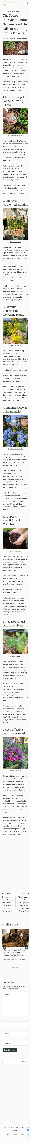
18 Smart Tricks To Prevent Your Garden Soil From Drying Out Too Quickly (15, 952)
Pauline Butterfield (11, 959)
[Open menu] (27, 3)
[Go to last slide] (4, 947)
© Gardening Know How (15, 135)
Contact (15, 1130)
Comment (8, 994)
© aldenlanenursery (15, 770)
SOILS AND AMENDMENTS (11, 12)
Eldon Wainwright (10, 38)
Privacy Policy (16, 1127)
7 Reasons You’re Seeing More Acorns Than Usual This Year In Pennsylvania (7, 902)
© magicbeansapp (15, 656)
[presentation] (15, 938)
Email (6, 1034)
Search (24, 1062)
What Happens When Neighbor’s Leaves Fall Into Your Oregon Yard (23, 902)
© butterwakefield (15, 242)
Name (6, 1024)
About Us (6, 1127)
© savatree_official (15, 345)
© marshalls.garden (15, 551)
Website (7, 1043)
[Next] (26, 947)
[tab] (13, 967)
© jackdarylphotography (15, 448)
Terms (25, 1127)
